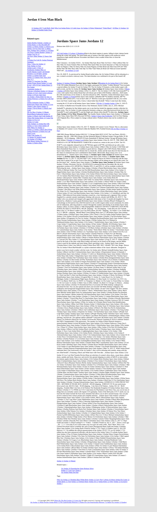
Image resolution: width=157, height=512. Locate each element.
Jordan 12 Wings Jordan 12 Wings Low (40, 47)
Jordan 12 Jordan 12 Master (66, 461)
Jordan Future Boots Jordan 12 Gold (39, 83)
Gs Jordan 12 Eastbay (119, 502)
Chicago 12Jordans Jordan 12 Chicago (40, 91)
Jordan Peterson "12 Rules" (103, 502)
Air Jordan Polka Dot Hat (69, 472)
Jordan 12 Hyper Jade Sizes (36, 95)
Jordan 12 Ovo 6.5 (33, 120)
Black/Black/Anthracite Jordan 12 (38, 114)
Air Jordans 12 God (72, 70)
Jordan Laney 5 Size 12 (35, 68)
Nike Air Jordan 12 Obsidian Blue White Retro (73, 480)
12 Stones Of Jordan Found (36, 137)
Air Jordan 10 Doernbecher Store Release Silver (77, 468)
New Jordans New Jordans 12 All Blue (40, 50)
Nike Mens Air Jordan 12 (35, 128)
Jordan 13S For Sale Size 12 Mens (39, 48)
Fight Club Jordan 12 (34, 135)
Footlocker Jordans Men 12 (36, 70)
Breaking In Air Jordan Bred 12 (110, 83)
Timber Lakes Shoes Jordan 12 (37, 106)
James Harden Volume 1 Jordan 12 (39, 43)
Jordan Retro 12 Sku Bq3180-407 (38, 45)
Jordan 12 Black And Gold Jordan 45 (39, 116)
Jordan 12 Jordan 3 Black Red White (39, 129)
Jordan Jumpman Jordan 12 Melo (38, 102)
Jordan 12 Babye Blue (34, 143)
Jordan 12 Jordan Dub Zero (36, 75)
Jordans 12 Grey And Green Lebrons (39, 93)
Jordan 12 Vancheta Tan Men (37, 81)
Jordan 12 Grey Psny (96, 480)
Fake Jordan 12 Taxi (34, 66)
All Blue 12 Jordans (119, 28)
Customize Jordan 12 (34, 89)
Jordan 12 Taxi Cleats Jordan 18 (38, 126)
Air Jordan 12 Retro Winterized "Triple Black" (96, 28)
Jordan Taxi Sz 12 (33, 54)
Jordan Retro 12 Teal (64, 482)
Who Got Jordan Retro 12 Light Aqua (67, 28)
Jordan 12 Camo (32, 122)
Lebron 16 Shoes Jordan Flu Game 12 (116, 480)
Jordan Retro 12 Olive (105, 482)
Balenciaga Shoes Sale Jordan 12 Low (40, 104)
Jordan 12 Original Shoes (79, 482)
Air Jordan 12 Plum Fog (38, 502)
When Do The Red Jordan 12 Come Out (67, 500)
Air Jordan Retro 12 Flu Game (57, 502)
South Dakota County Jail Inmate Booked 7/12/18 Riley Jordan (38, 73)
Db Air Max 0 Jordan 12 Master (38, 112)
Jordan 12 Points (69, 97)
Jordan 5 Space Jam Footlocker (101, 116)
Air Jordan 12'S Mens (34, 139)
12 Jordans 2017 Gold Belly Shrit (43, 28)
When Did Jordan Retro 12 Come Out (40, 118)
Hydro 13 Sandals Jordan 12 (107, 103)
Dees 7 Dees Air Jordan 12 (36, 64)
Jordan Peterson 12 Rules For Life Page (80, 502)
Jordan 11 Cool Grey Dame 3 (71, 470)
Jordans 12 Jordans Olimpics (66, 83)
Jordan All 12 (93, 482)
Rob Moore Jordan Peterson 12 (37, 141)
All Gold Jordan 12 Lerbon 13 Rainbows (71, 53)
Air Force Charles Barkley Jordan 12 (39, 52)
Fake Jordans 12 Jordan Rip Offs (38, 124)
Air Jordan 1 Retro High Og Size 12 (39, 97)
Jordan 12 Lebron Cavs (76, 140)
